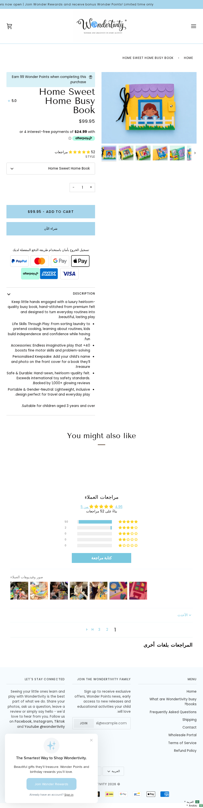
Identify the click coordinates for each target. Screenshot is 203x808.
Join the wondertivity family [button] (104, 679)
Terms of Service (182, 743)
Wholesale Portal (182, 735)
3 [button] (99, 629)
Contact (189, 727)
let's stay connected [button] (45, 679)
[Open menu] (189, 26)
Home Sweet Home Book (69, 168)
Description (84, 293)
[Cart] (13, 26)
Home (188, 58)
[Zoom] (110, 135)
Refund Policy (185, 750)
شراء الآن (50, 229)
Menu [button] (192, 679)
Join (84, 723)
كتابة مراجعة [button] (101, 558)
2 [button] (107, 629)
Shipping (189, 719)
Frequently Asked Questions (173, 712)
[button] (80, 152)
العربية (116, 771)
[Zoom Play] (149, 107)
